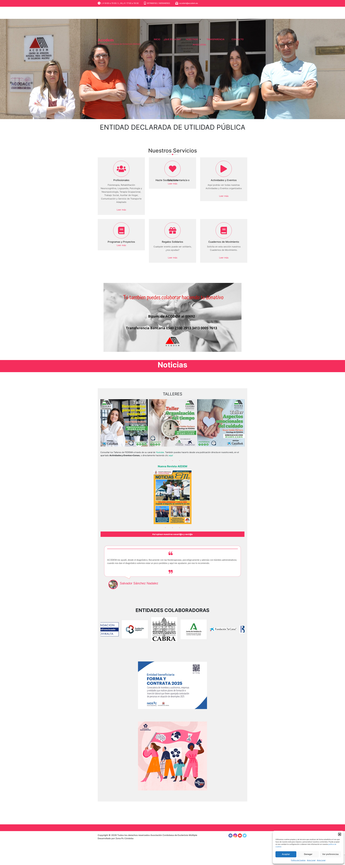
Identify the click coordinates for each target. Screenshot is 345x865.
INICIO (157, 39)
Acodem (106, 40)
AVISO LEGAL (199, 44)
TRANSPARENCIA (215, 39)
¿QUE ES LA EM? (172, 39)
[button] (339, 834)
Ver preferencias (330, 854)
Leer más (121, 209)
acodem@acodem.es (188, 3)
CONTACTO (238, 39)
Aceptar (286, 854)
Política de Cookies (298, 860)
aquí (171, 455)
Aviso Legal (311, 860)
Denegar (308, 854)
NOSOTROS (192, 39)
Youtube (160, 452)
